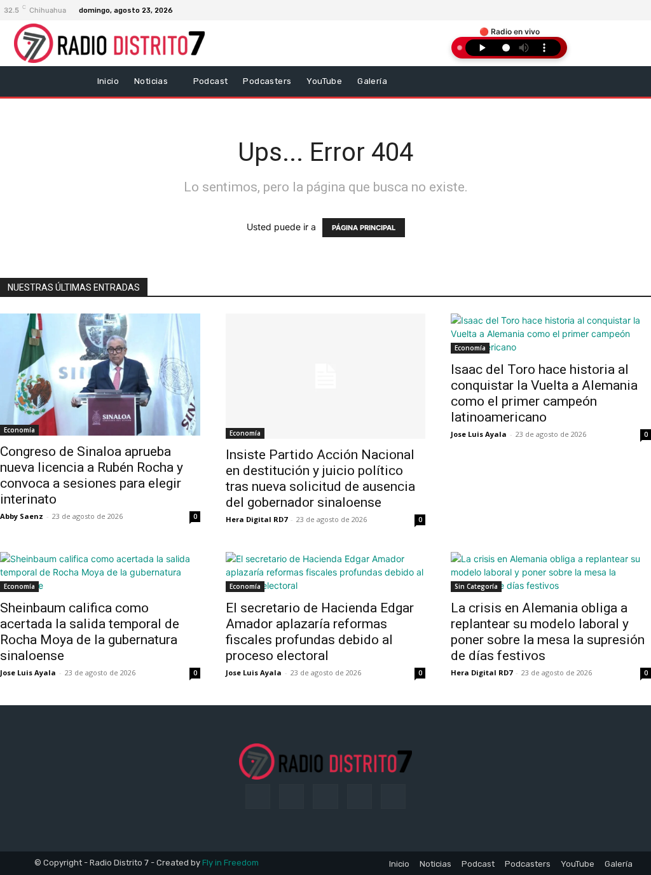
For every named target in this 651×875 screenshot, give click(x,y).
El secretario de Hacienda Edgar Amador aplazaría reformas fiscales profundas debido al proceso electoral (320, 631)
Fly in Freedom (230, 862)
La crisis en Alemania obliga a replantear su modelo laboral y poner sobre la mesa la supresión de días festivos (548, 631)
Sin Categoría (476, 586)
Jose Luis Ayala (479, 434)
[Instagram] (626, 10)
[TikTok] (325, 796)
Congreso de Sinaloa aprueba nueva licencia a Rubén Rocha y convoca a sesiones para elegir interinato (91, 475)
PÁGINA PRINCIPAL (363, 227)
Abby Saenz (21, 516)
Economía (19, 429)
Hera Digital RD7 (256, 519)
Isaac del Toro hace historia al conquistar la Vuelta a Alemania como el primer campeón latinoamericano (544, 393)
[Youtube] (393, 796)
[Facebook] (611, 10)
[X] (641, 10)
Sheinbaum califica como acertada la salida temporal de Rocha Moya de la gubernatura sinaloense (89, 631)
